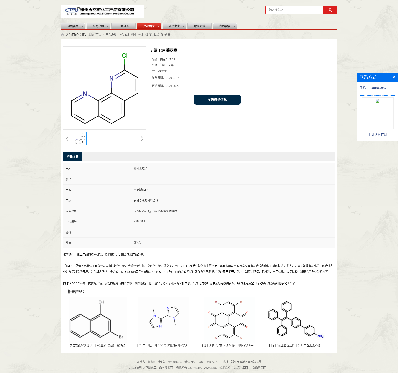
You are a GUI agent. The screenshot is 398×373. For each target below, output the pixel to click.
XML (213, 367)
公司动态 (123, 26)
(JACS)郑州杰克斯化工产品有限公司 (151, 367)
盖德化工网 (241, 367)
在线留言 (225, 26)
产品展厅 (149, 26)
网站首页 (95, 34)
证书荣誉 (174, 26)
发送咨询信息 (217, 99)
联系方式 (199, 26)
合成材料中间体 (132, 34)
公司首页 (73, 26)
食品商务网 (259, 367)
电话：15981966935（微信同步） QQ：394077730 (188, 362)
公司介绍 (98, 26)
